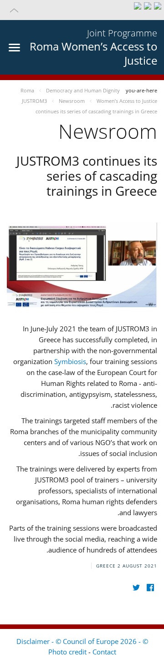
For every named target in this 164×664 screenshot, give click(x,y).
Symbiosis (70, 361)
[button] (82, 10)
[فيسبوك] (150, 588)
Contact (104, 651)
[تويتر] (136, 588)
